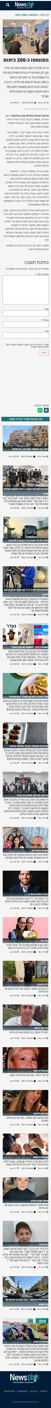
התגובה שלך (42, 274)
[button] (40, 5)
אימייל (45, 320)
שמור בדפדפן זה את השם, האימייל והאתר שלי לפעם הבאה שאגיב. (27, 346)
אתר (47, 331)
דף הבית (44, 14)
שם (46, 309)
